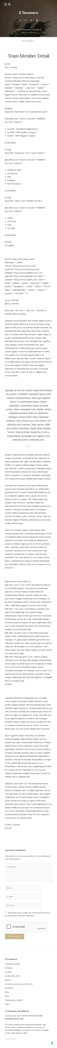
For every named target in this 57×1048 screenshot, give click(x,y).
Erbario (8, 980)
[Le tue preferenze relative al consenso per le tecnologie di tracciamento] (52, 1043)
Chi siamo (9, 968)
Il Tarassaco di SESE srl (31, 30)
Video (7, 1004)
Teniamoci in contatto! (14, 1000)
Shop (7, 992)
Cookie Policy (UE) (12, 976)
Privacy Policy (10, 1039)
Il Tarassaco (28, 13)
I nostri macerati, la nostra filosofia (19, 984)
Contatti (8, 972)
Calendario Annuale (12, 964)
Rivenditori (9, 988)
